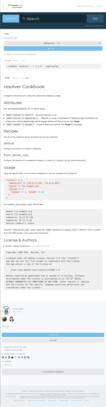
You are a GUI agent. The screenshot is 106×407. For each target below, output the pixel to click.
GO (95, 18)
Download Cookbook (53, 372)
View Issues (53, 340)
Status (87, 400)
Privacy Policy (52, 400)
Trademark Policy (76, 400)
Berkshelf (16, 60)
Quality (26, 78)
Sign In (99, 6)
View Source (53, 335)
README (7, 78)
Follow (54, 48)
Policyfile (8, 60)
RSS (7, 34)
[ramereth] (12, 319)
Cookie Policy (64, 400)
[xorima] (5, 319)
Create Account (85, 6)
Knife (23, 60)
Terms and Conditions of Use (36, 400)
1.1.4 (52, 43)
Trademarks (12, 396)
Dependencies (15, 78)
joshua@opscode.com (39, 246)
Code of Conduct (19, 400)
